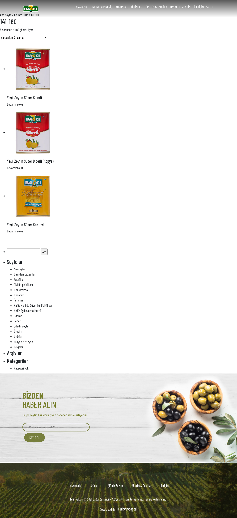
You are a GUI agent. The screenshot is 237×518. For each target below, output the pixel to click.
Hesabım (19, 295)
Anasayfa (81, 7)
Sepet (17, 321)
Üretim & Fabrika (156, 7)
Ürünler (136, 7)
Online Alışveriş (101, 7)
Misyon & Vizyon (23, 342)
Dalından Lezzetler (24, 274)
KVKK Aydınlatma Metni (27, 310)
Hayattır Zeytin (180, 7)
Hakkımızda (21, 290)
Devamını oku (15, 104)
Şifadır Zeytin (21, 326)
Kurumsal (122, 7)
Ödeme (18, 316)
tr (211, 7)
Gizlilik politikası (23, 284)
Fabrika (18, 279)
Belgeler (18, 347)
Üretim (18, 331)
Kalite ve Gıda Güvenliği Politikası (33, 305)
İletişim (199, 7)
